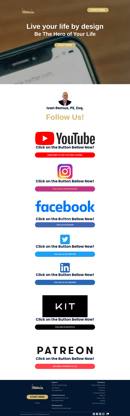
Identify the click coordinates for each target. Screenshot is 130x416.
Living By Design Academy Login (61, 408)
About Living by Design (98, 385)
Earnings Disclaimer (99, 393)
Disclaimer (102, 390)
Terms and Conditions (98, 403)
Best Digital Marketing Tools (60, 398)
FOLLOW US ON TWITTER (65, 254)
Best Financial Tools (57, 400)
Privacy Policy (101, 398)
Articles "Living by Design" (59, 385)
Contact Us (101, 388)
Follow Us (102, 395)
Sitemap (102, 400)
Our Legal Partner (57, 390)
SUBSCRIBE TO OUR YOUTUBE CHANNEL (65, 155)
